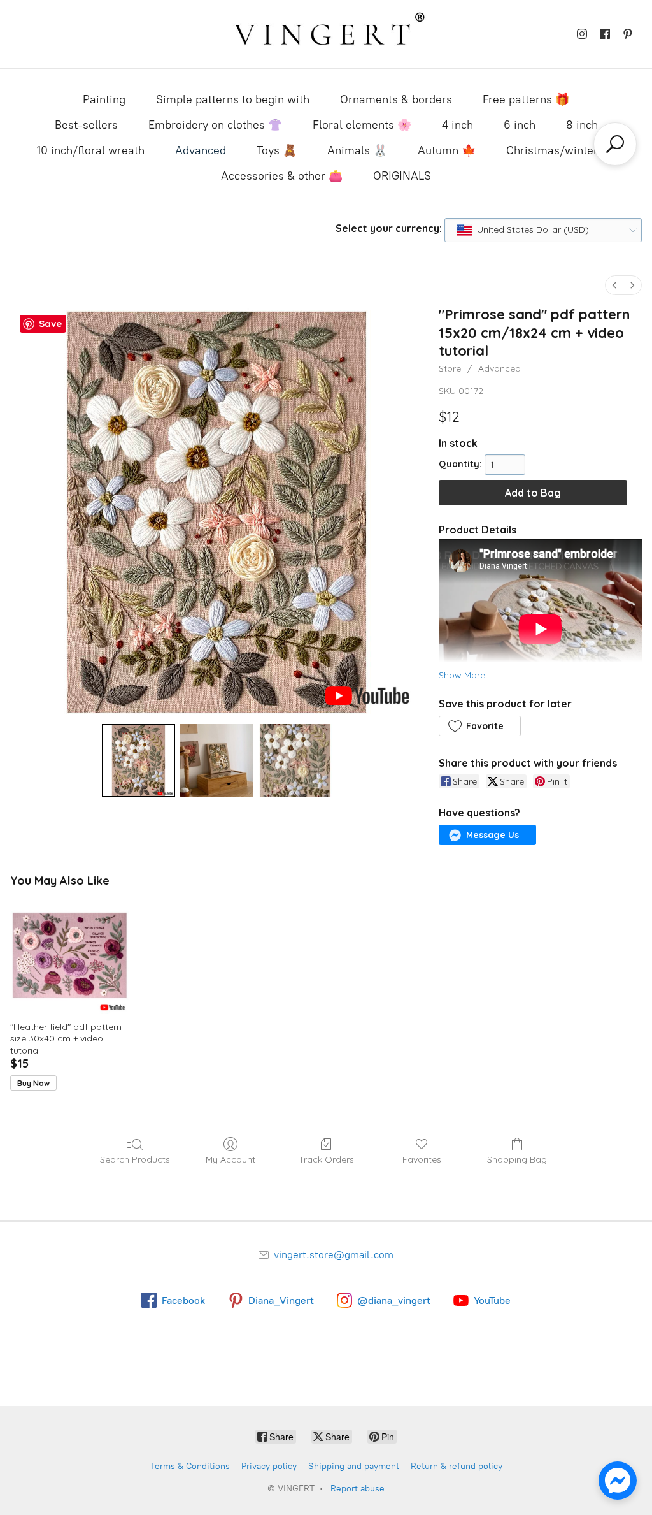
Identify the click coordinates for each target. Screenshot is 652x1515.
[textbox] (529, 230)
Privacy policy (269, 1466)
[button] (479, 726)
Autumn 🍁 (447, 150)
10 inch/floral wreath (91, 150)
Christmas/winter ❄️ (560, 150)
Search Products (135, 1159)
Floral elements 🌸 (362, 125)
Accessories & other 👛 (282, 176)
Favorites (421, 1159)
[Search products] (615, 144)
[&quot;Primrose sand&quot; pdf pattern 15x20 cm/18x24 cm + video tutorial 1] (216, 760)
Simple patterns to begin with (232, 99)
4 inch (457, 125)
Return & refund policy (456, 1466)
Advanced (200, 150)
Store (450, 368)
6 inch (519, 125)
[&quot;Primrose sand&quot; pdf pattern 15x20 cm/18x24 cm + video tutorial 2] (295, 760)
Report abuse (357, 1488)
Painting (104, 99)
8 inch (582, 125)
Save (50, 323)
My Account (230, 1159)
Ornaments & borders (396, 99)
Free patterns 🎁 (526, 99)
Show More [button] (462, 675)
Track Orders (326, 1159)
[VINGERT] (326, 34)
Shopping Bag (517, 1159)
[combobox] (543, 230)
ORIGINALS (402, 176)
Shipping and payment (353, 1466)
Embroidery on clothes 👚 (215, 125)
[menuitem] (614, 285)
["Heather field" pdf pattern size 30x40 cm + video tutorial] (69, 955)
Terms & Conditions (190, 1466)
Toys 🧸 (277, 150)
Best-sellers (86, 125)
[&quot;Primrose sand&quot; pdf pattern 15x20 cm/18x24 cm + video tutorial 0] (138, 760)
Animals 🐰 (357, 150)
